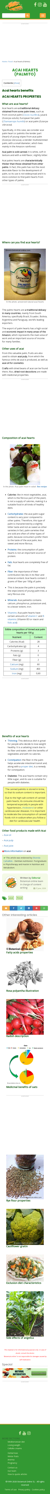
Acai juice (8, 845)
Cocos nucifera (31, 114)
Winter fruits (13, 1456)
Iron (14, 673)
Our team (12, 1471)
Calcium (14, 664)
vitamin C (33, 616)
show (16, 83)
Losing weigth (14, 1445)
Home (4, 61)
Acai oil (7, 835)
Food (10, 61)
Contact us (12, 1467)
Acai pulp (8, 840)
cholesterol (28, 807)
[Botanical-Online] (14, 6)
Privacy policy (24, 1489)
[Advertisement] (25, 43)
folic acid (12, 622)
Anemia (11, 1459)
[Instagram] (29, 1433)
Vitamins (12, 612)
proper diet (27, 766)
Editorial (36, 877)
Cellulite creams (15, 1448)
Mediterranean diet (16, 1441)
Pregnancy (12, 1463)
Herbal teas (13, 1453)
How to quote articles (17, 1474)
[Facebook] (20, 1433)
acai (11, 897)
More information (13, 851)
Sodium (14, 668)
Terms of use (11, 1489)
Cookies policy (38, 1489)
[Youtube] (24, 1433)
